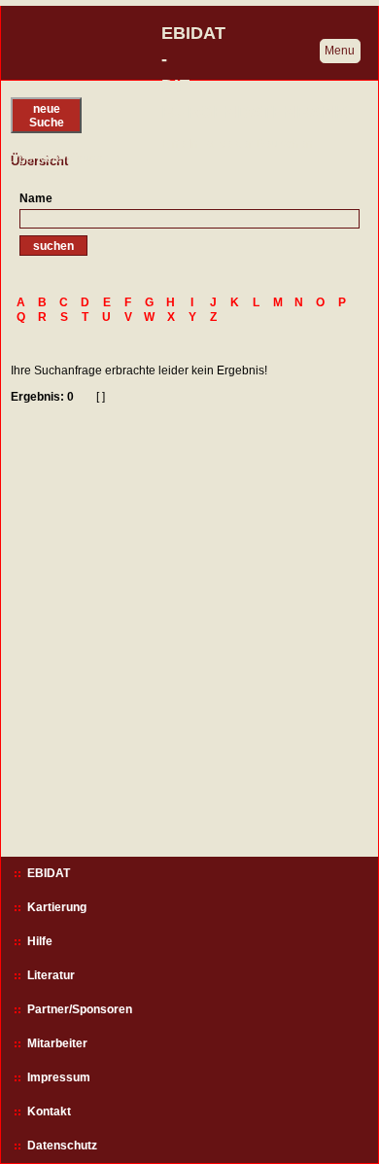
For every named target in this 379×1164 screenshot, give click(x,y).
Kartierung (56, 907)
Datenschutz (62, 1145)
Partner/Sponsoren (79, 1009)
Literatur (51, 975)
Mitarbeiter (57, 1043)
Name (35, 198)
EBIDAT (48, 873)
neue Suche (46, 115)
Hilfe (39, 941)
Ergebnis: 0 (42, 397)
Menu (340, 50)
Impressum (58, 1077)
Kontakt (49, 1111)
